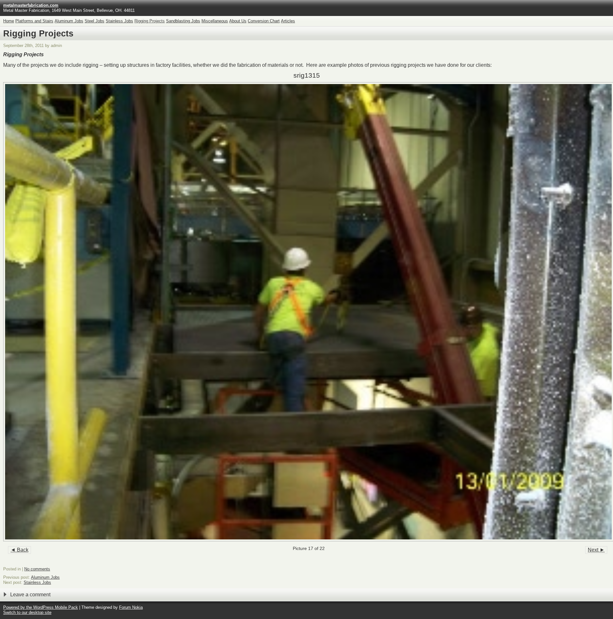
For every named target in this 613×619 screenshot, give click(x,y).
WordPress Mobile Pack (55, 607)
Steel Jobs (94, 21)
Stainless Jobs (119, 21)
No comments (37, 569)
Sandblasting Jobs (183, 21)
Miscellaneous (214, 21)
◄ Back (19, 550)
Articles (288, 21)
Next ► (596, 550)
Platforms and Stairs (34, 21)
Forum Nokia (131, 607)
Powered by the (18, 607)
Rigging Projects (149, 21)
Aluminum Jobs (69, 21)
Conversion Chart (264, 21)
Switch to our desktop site (27, 612)
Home (8, 21)
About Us (237, 21)
